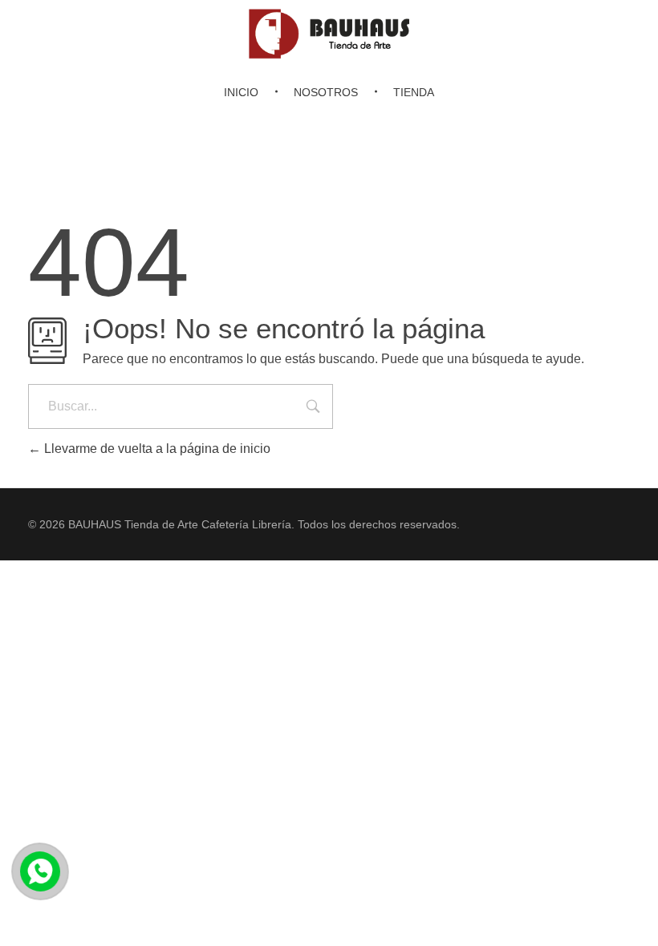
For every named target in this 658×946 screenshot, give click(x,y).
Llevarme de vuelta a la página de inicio (155, 448)
